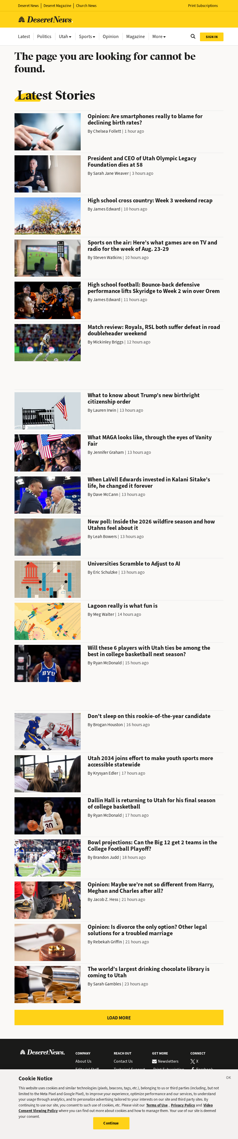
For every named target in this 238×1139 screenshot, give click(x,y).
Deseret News (28, 5)
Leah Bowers (105, 536)
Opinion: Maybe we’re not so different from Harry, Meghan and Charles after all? (151, 888)
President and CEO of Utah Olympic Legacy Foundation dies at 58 (142, 161)
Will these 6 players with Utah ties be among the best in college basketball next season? (149, 651)
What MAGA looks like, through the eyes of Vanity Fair (150, 440)
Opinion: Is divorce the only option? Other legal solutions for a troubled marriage (147, 930)
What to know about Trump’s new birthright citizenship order (144, 398)
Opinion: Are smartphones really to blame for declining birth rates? (145, 119)
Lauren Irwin (104, 410)
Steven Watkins (107, 257)
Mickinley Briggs (108, 342)
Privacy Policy (183, 1105)
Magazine (135, 36)
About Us (83, 1061)
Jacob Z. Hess (105, 899)
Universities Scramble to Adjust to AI (134, 564)
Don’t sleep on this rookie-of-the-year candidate (149, 716)
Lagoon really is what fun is (123, 606)
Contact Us (123, 1061)
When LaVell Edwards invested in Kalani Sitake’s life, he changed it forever (149, 483)
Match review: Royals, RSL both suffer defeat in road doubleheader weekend (154, 330)
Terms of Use (157, 1105)
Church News (86, 5)
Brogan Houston (108, 725)
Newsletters (168, 1061)
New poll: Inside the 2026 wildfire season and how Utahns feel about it (151, 525)
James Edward (106, 209)
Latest (24, 36)
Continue (111, 1123)
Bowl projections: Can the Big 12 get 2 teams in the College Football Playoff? (152, 845)
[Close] (228, 1078)
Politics (44, 36)
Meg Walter (103, 614)
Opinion (111, 36)
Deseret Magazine (57, 5)
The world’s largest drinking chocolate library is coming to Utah (149, 972)
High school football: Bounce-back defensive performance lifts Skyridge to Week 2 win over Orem (154, 288)
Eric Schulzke (105, 572)
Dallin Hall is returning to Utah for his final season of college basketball (151, 803)
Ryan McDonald (107, 663)
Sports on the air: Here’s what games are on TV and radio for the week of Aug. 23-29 (152, 246)
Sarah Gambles (107, 984)
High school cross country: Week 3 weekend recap (150, 200)
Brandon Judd (106, 857)
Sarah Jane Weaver (111, 173)
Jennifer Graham (108, 452)
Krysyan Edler (105, 773)
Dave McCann (105, 494)
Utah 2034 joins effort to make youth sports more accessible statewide (150, 761)
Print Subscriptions (203, 5)
